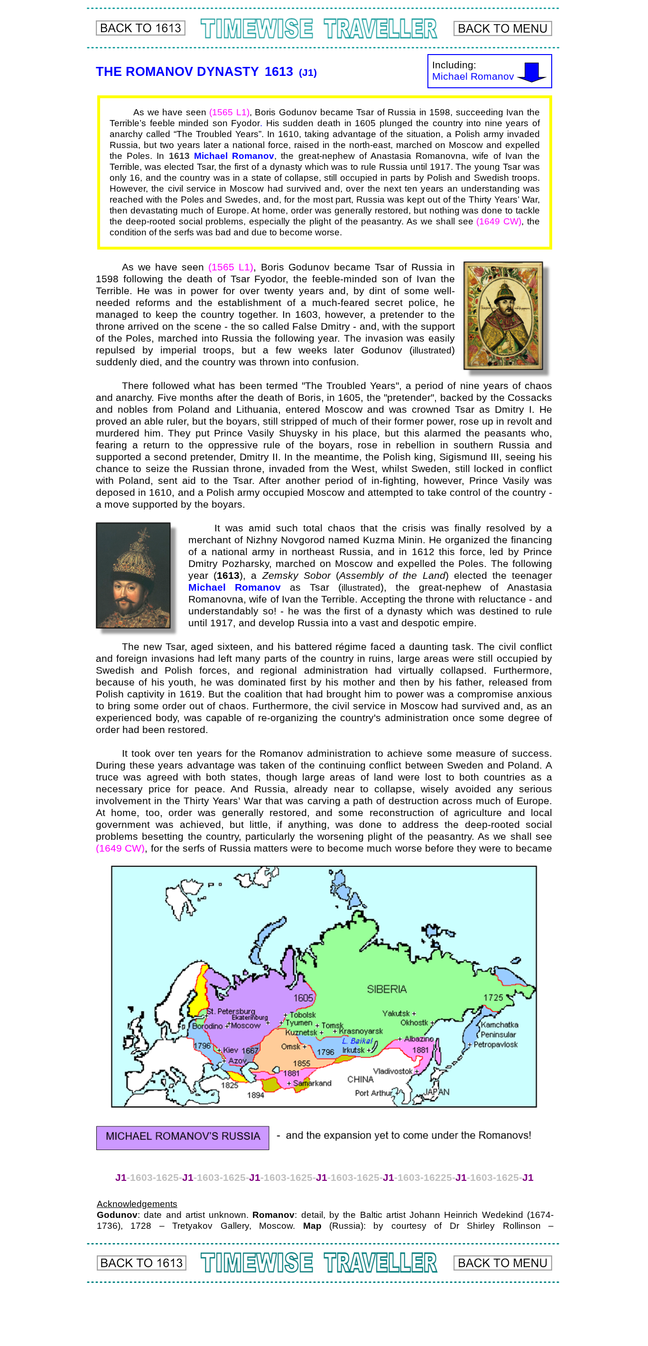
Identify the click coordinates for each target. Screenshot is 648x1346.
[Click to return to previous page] (140, 28)
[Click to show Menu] (503, 28)
